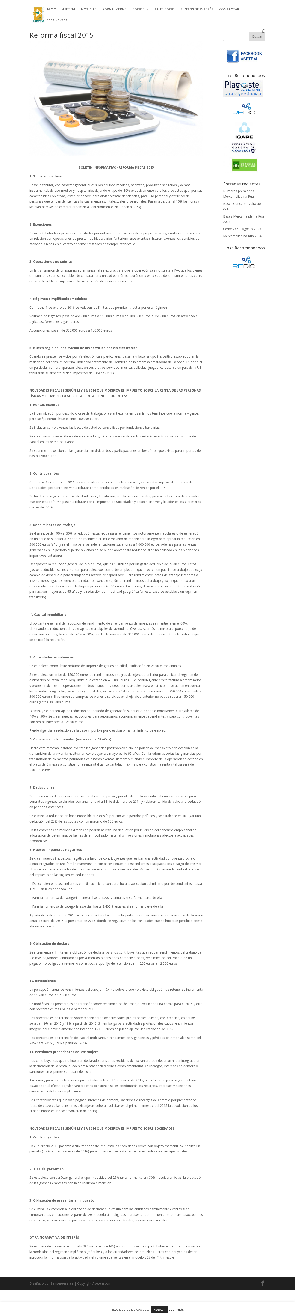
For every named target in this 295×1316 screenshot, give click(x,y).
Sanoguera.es (62, 1283)
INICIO (51, 9)
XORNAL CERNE (114, 9)
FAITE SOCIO (164, 9)
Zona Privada (57, 20)
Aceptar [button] (159, 1309)
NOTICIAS (88, 9)
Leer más (176, 1309)
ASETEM (68, 9)
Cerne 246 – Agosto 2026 (242, 229)
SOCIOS (138, 9)
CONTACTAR (229, 9)
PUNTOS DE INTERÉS (196, 9)
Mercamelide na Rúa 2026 (242, 236)
